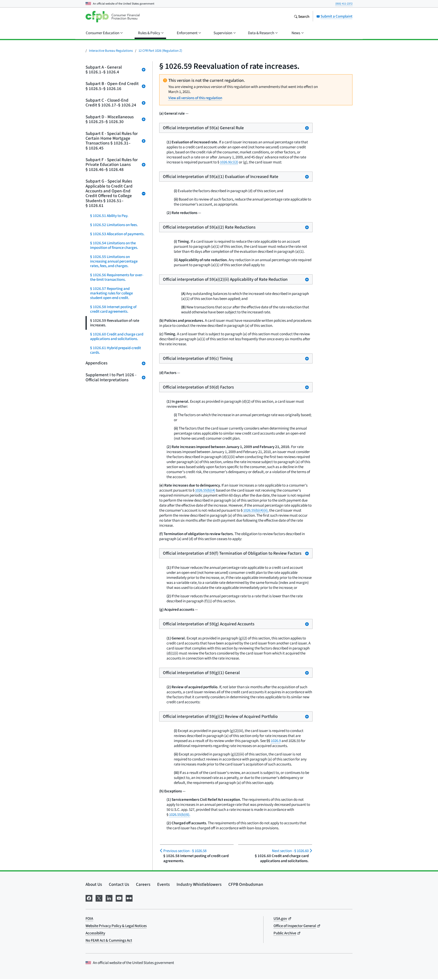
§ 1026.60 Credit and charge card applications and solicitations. (116, 336)
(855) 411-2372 (343, 3)
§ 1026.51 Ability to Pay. (109, 216)
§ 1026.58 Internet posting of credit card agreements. (113, 309)
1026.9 (276, 741)
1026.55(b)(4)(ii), (256, 510)
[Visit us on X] (99, 897)
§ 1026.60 (290, 851)
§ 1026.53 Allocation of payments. (117, 234)
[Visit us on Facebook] (89, 897)
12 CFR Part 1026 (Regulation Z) (160, 50)
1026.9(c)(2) (229, 162)
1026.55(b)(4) (205, 490)
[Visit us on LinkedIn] (109, 897)
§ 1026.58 (184, 851)
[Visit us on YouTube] (119, 897)
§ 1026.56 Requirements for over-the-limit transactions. (116, 277)
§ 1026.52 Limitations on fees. (114, 225)
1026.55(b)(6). (179, 815)
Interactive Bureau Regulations (111, 50)
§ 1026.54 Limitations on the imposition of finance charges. (114, 245)
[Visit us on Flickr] (129, 897)
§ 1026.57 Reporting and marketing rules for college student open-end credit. (111, 293)
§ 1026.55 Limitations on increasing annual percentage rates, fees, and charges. (114, 261)
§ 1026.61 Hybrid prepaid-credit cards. (115, 350)
